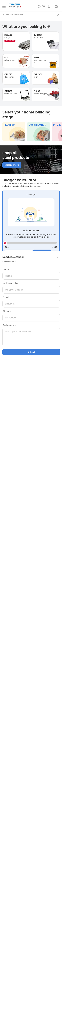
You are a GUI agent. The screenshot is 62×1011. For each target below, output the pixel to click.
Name (6, 269)
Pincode (7, 311)
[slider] (5, 242)
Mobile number (11, 283)
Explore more (12, 164)
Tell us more (9, 325)
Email (6, 297)
